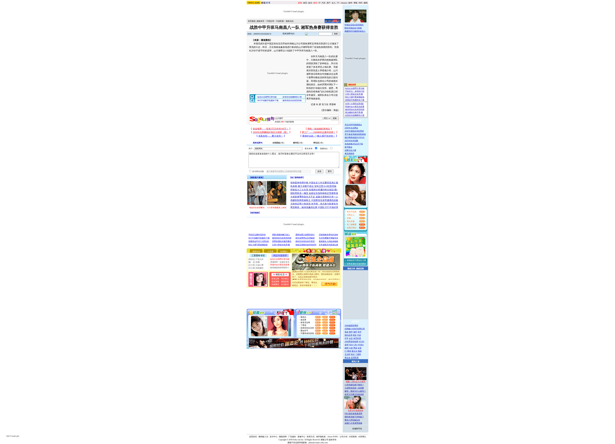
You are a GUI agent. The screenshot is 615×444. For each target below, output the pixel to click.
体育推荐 (355, 321)
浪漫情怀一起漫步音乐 (279, 262)
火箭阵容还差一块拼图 (354, 388)
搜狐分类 (351, 268)
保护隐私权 (321, 437)
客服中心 (301, 437)
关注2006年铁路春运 (353, 125)
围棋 (360, 351)
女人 (334, 3)
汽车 (323, 3)
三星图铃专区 (258, 255)
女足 (351, 338)
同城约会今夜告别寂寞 (279, 265)
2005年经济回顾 (351, 141)
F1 (346, 351)
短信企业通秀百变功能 (279, 259)
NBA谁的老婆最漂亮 (353, 413)
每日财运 (285, 279)
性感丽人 (284, 251)
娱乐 (310, 3)
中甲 (346, 338)
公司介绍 (343, 437)
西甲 (351, 332)
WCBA (361, 341)
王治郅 (347, 354)
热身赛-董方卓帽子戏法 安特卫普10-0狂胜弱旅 (313, 186)
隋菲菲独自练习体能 (353, 28)
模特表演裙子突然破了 (354, 417)
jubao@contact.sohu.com (318, 442)
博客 (355, 3)
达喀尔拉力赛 (350, 150)
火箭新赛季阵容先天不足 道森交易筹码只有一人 (314, 197)
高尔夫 (354, 351)
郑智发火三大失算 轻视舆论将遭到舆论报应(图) (313, 190)
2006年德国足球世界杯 (354, 131)
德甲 (355, 332)
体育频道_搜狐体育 (256, 21)
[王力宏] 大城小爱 (255, 265)
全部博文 (362, 437)
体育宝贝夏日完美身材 (354, 394)
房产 (329, 3)
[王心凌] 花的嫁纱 (255, 268)
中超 (359, 335)
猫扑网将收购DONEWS (355, 137)
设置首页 (253, 437)
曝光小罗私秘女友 (352, 420)
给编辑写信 (357, 429)
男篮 (355, 348)
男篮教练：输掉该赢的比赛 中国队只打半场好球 (314, 207)
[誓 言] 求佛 (254, 262)
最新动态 (290, 21)
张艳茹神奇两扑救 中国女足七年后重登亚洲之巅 (314, 183)
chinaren (344, 3)
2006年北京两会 (351, 128)
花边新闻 (275, 281)
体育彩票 (357, 338)
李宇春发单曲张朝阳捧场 (355, 134)
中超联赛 (280, 21)
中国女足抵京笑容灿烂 (354, 25)
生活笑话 (285, 284)
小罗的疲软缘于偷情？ (354, 385)
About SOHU (332, 437)
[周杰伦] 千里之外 (255, 259)
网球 (349, 351)
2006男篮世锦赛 (351, 341)
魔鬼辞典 (285, 281)
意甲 (359, 332)
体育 (305, 3)
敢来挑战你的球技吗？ (279, 267)
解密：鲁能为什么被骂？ (355, 391)
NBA (351, 345)
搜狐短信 (256, 251)
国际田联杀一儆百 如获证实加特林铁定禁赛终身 (314, 193)
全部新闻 (353, 437)
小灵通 (270, 251)
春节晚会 (348, 147)
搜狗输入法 (263, 437)
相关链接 (255, 213)
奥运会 (347, 357)
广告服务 (292, 437)
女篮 (359, 348)
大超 (351, 348)
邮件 (350, 3)
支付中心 (273, 437)
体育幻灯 (355, 7)
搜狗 (366, 3)
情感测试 (275, 284)
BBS (360, 3)
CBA (355, 345)
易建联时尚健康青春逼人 (355, 31)
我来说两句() (288, 33)
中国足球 (270, 21)
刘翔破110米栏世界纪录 (355, 329)
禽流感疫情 (349, 153)
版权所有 (332, 440)
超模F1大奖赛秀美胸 (353, 423)
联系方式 (311, 437)
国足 (355, 335)
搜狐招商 (360, 268)
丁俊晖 (358, 354)
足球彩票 (355, 357)
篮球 (346, 345)
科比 (353, 354)
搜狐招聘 (283, 437)
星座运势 (275, 279)
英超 (346, 332)
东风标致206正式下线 (354, 144)
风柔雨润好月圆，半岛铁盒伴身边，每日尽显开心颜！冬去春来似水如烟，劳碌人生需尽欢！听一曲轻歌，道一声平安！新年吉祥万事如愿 (316, 278)
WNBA (361, 345)
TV (338, 3)
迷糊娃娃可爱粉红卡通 (356, 260)
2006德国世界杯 (351, 325)
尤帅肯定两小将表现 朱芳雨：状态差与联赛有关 (314, 204)
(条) (278, 143)
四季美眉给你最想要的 (356, 264)
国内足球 (348, 335)
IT (319, 3)
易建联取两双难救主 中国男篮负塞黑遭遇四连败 (314, 200)
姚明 (346, 348)
